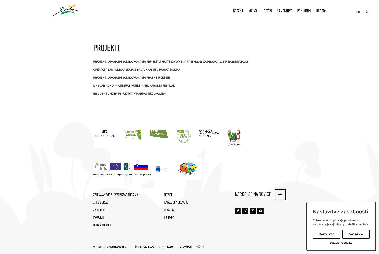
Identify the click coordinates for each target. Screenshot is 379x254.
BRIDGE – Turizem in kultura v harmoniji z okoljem (129, 93)
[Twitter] (253, 211)
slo (358, 12)
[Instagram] (245, 211)
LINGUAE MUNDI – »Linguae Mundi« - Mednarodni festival (134, 85)
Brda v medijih (102, 225)
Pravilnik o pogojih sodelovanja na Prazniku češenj (131, 77)
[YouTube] (260, 211)
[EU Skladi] (163, 169)
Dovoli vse (326, 234)
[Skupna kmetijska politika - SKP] (121, 167)
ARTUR (200, 247)
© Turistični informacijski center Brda (109, 247)
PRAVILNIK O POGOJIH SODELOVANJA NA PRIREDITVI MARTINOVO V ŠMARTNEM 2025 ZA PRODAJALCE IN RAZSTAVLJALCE (170, 61)
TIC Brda (169, 218)
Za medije (99, 210)
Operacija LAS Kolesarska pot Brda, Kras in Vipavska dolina (136, 69)
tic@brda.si (187, 247)
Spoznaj (238, 11)
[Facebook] (238, 211)
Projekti (98, 218)
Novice (168, 195)
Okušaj (254, 11)
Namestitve (284, 11)
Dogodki (321, 11)
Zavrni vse (356, 234)
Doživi (268, 11)
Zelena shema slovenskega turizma (115, 195)
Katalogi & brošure (176, 202)
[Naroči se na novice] (280, 194)
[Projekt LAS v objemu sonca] (188, 169)
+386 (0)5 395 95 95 (167, 247)
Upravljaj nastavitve (341, 243)
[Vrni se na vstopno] (66, 10)
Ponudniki (304, 11)
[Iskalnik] (367, 12)
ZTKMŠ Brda (100, 202)
